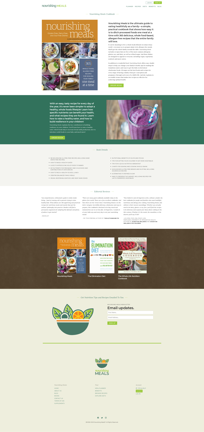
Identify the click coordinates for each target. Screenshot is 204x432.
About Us (57, 391)
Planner (129, 6)
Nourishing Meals (64, 276)
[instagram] (106, 417)
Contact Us (58, 398)
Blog (159, 6)
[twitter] (102, 417)
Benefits (152, 6)
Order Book (116, 85)
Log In (149, 3)
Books (56, 396)
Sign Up (157, 3)
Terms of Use (59, 401)
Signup (139, 391)
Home (56, 388)
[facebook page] (98, 417)
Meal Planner (100, 388)
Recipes (138, 6)
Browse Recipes (101, 393)
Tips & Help (142, 388)
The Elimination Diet (96, 276)
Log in (138, 394)
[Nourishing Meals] (54, 6)
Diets (145, 6)
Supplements (59, 403)
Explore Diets (100, 396)
